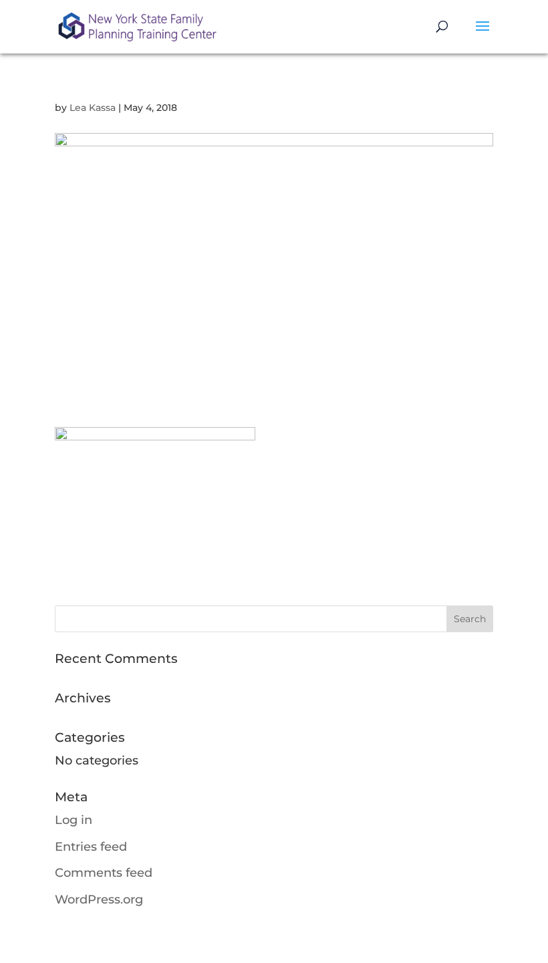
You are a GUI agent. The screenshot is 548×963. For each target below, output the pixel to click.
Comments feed (103, 872)
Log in (73, 820)
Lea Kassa (93, 108)
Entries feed (91, 846)
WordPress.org (99, 899)
